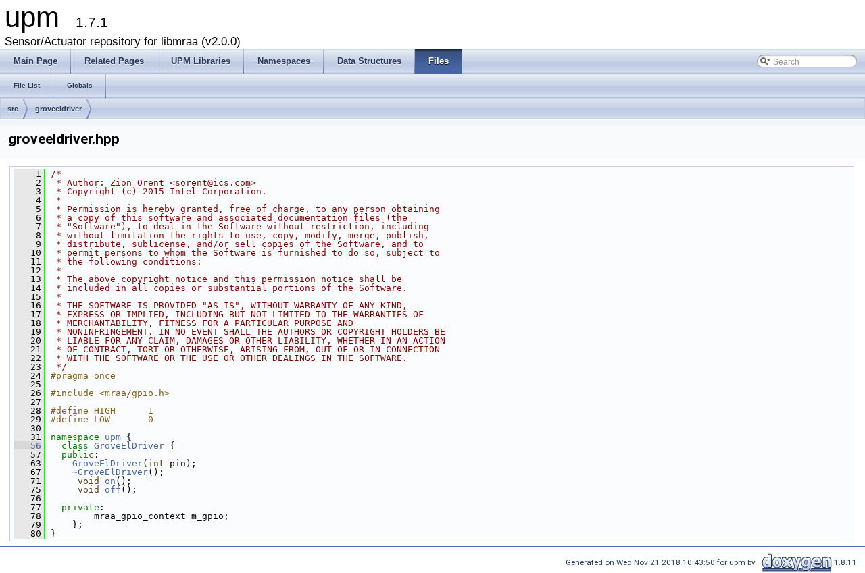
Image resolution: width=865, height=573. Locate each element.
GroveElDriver (129, 446)
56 (27, 446)
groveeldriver (58, 109)
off (113, 490)
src (12, 109)
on (110, 481)
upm (113, 437)
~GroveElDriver (110, 472)
